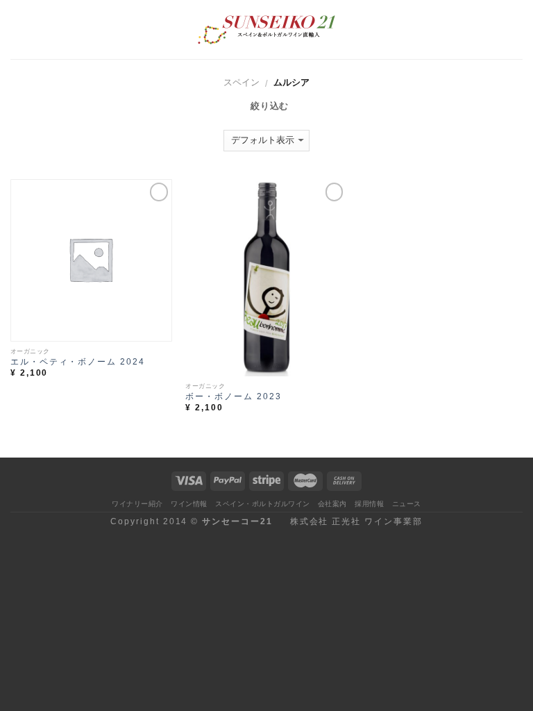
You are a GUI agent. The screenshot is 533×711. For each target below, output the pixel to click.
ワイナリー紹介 (137, 504)
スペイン (241, 82)
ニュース (406, 504)
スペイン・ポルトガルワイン (262, 504)
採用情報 (369, 504)
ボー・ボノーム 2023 (233, 396)
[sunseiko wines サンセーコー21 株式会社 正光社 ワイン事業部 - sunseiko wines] (266, 30)
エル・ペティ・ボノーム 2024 (77, 361)
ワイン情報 (189, 504)
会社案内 (332, 504)
